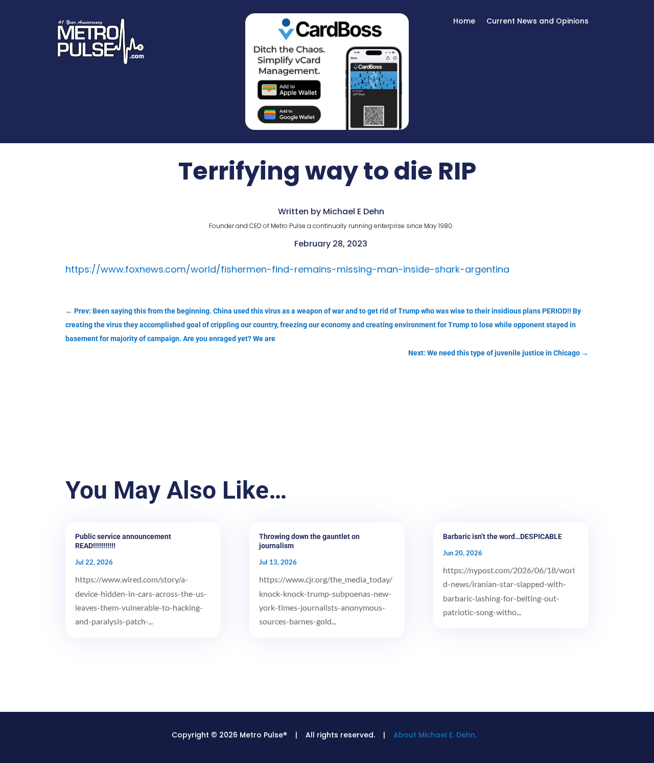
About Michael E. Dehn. (435, 735)
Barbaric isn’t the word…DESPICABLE (502, 536)
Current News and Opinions (537, 21)
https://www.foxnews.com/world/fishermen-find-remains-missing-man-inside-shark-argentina (287, 269)
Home (464, 21)
